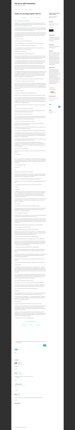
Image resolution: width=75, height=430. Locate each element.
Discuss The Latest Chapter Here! (30, 321)
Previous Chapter (23, 17)
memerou (19, 372)
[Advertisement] (30, 334)
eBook (45, 345)
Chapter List (31, 17)
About (22, 9)
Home (16, 9)
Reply (15, 369)
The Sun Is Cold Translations (25, 3)
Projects (30, 9)
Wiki (19, 9)
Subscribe (51, 30)
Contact (26, 9)
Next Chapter (38, 17)
